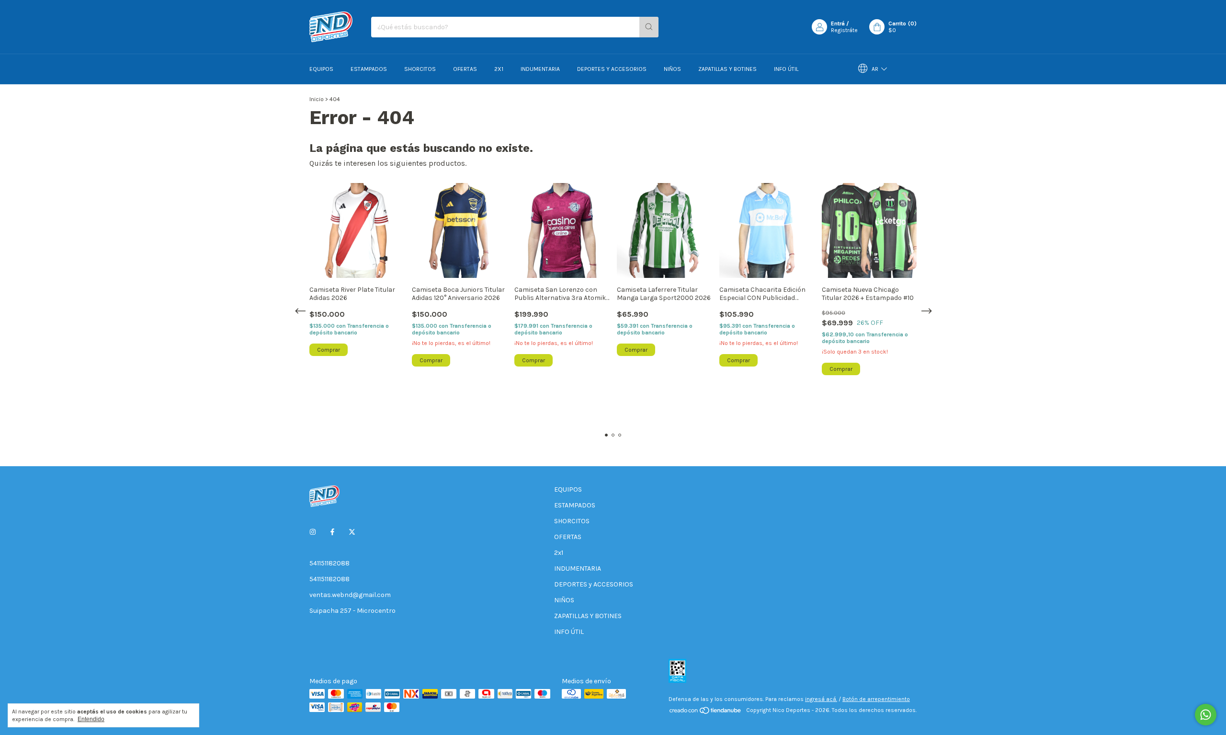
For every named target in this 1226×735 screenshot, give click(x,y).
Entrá (838, 23)
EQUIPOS (321, 69)
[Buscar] (648, 27)
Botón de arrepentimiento (876, 699)
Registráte (844, 30)
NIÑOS (672, 69)
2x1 (498, 69)
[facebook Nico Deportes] (332, 532)
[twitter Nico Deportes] (352, 532)
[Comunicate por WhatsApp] (1205, 714)
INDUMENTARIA (540, 69)
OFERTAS (465, 69)
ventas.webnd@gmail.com (350, 595)
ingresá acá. (821, 699)
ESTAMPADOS (369, 69)
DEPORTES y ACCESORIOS (612, 69)
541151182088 (329, 563)
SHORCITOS (420, 69)
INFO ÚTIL (786, 69)
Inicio (316, 99)
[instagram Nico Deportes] (312, 532)
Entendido (91, 719)
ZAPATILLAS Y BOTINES (727, 69)
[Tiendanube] (706, 712)
